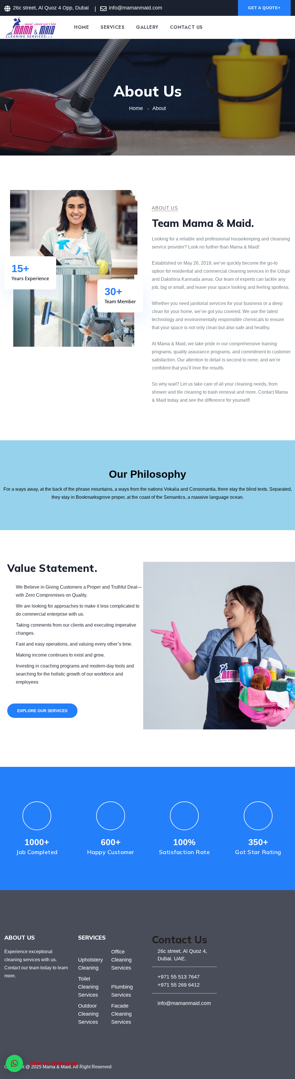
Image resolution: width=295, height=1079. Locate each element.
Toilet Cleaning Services (88, 987)
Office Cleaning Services (121, 960)
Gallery (147, 27)
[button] (14, 1063)
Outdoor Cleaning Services (88, 1014)
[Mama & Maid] (30, 26)
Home (81, 27)
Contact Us (186, 27)
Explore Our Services (42, 710)
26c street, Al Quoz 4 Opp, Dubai (51, 8)
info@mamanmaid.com (184, 1003)
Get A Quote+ (264, 7)
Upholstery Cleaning (90, 964)
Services (112, 27)
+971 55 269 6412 (179, 985)
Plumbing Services (122, 991)
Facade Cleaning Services (121, 1014)
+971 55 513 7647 (179, 977)
